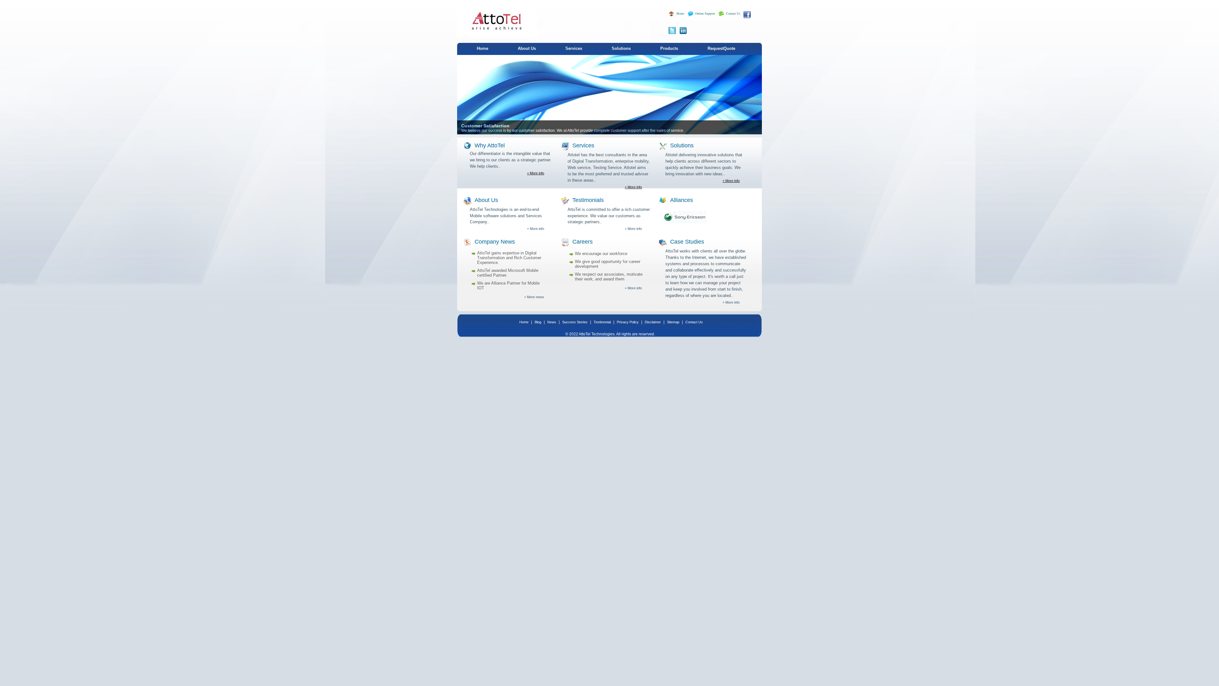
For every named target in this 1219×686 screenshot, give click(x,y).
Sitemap (673, 322)
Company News (495, 242)
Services (573, 48)
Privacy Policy (628, 322)
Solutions (621, 48)
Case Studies (687, 242)
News (552, 322)
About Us (527, 48)
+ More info (535, 173)
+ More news (534, 297)
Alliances (681, 200)
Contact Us (733, 13)
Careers (582, 242)
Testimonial (603, 322)
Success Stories (575, 322)
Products (669, 48)
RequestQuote (721, 48)
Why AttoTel (490, 145)
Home (680, 13)
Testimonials (588, 200)
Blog (538, 322)
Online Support (705, 13)
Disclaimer (653, 322)
